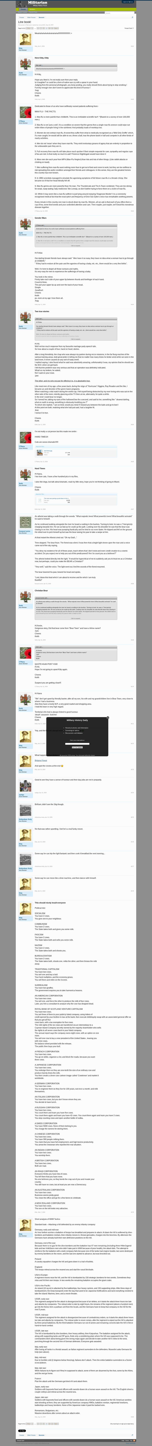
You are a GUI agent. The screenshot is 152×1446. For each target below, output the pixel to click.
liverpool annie (24, 531)
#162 (132, 99)
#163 (132, 211)
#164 (132, 304)
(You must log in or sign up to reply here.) (122, 1424)
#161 (132, 46)
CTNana (22, 121)
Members (32, 9)
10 (49, 28)
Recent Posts (33, 12)
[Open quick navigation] (132, 17)
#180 (132, 1417)
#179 (132, 1212)
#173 (132, 769)
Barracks (29, 25)
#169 (132, 640)
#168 (132, 583)
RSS (134, 1440)
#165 (132, 424)
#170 (132, 686)
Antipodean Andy (25, 819)
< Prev (28, 28)
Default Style (20, 1440)
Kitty (20, 48)
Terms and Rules (131, 1443)
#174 (132, 792)
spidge (21, 795)
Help (123, 1440)
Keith (21, 73)
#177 (132, 866)
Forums (23, 9)
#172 (132, 743)
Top (131, 1440)
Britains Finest (41, 761)
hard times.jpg (48, 450)
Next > (56, 28)
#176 (132, 842)
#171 (132, 723)
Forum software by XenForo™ (32, 1443)
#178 (132, 891)
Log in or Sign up (128, 1)
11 (52, 28)
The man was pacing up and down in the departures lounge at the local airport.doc (67, 498)
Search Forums (22, 12)
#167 (132, 509)
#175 (132, 817)
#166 (132, 461)
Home (127, 1440)
